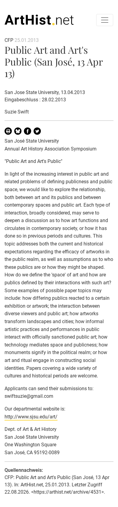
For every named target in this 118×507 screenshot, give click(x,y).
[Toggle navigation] (104, 20)
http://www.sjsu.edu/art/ (31, 417)
